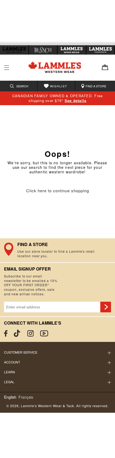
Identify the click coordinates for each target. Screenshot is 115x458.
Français (25, 397)
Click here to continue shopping (57, 191)
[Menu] (6, 67)
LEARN (9, 372)
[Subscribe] (105, 307)
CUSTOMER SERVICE (20, 352)
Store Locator (57, 250)
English (10, 397)
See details (76, 100)
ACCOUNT (12, 362)
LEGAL (9, 381)
